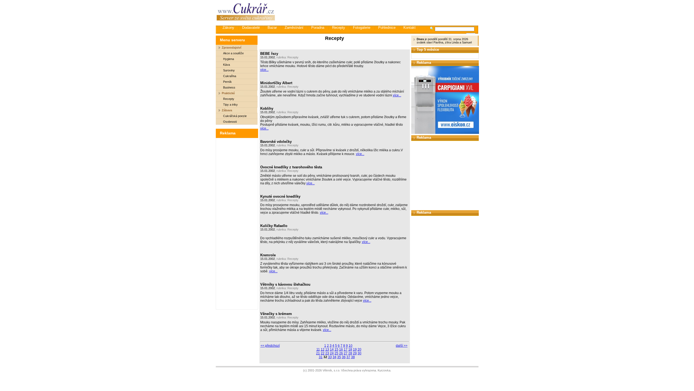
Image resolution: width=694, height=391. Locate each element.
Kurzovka (384, 370)
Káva (226, 64)
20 (359, 349)
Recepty (338, 28)
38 (353, 357)
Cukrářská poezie (235, 116)
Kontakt (409, 28)
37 (348, 357)
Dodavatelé (251, 28)
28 (350, 353)
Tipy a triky (230, 104)
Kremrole (268, 255)
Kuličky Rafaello (273, 226)
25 (336, 353)
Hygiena (228, 59)
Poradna (317, 28)
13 (327, 349)
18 (350, 349)
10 (350, 346)
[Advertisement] (379, 12)
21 (318, 353)
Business (229, 87)
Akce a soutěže (233, 53)
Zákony (228, 28)
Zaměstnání (294, 28)
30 (359, 353)
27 (346, 353)
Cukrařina (229, 76)
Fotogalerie (361, 28)
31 (321, 357)
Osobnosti (230, 121)
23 (327, 353)
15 (336, 349)
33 (330, 357)
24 (332, 353)
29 (355, 353)
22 (322, 353)
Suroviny (229, 70)
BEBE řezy (269, 54)
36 (344, 357)
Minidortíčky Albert (276, 83)
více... (264, 70)
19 (355, 349)
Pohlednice (387, 28)
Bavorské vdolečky (276, 142)
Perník (227, 81)
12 (322, 349)
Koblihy (266, 108)
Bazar (272, 28)
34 (334, 357)
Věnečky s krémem (276, 314)
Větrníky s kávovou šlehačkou (285, 284)
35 (339, 357)
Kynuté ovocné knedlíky (280, 196)
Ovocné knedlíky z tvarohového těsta (291, 167)
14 (332, 349)
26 (341, 353)
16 (341, 349)
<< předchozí (270, 346)
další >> (401, 346)
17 (346, 349)
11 (318, 349)
